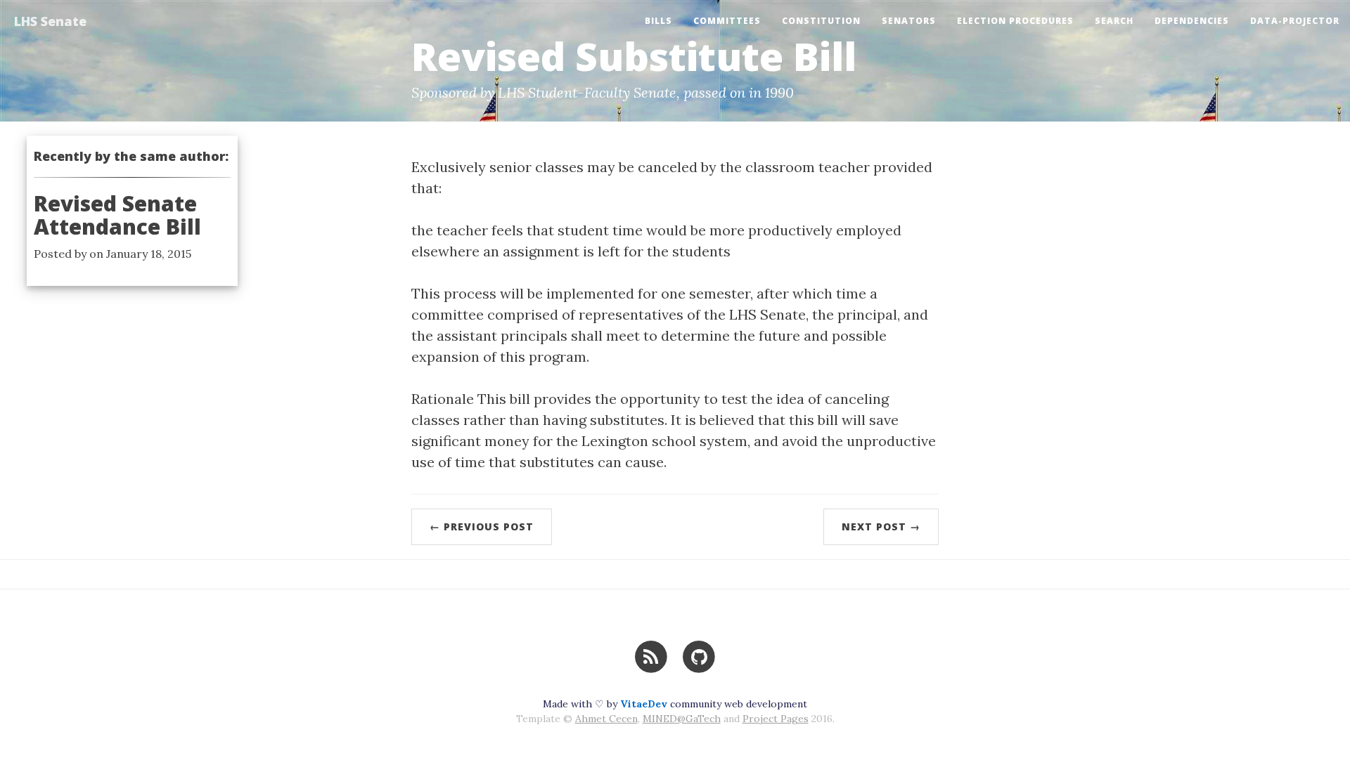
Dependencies (1192, 21)
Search (1114, 21)
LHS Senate (50, 21)
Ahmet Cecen (606, 718)
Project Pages (775, 718)
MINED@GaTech (682, 718)
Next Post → (881, 526)
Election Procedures (1015, 21)
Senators (909, 21)
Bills (658, 21)
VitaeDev (643, 704)
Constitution (821, 21)
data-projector (1294, 21)
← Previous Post (482, 526)
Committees (727, 21)
